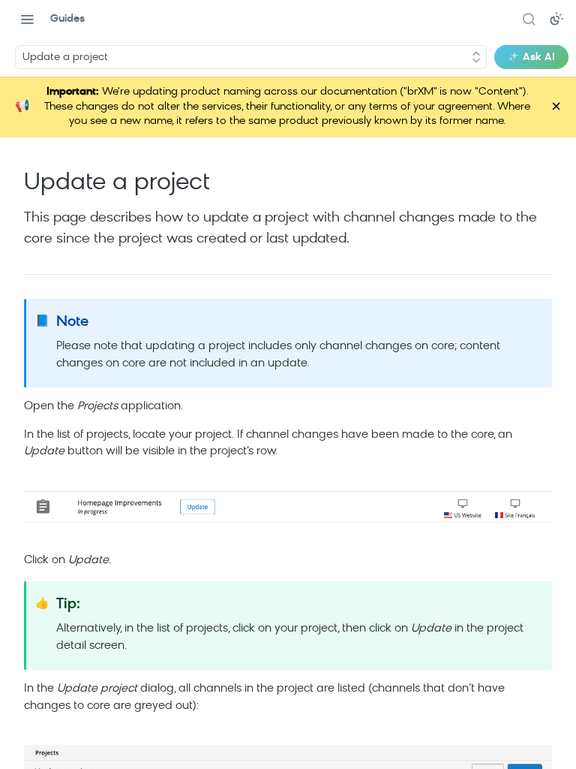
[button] (288, 507)
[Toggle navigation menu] (27, 19)
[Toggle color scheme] (556, 19)
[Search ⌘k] (529, 19)
